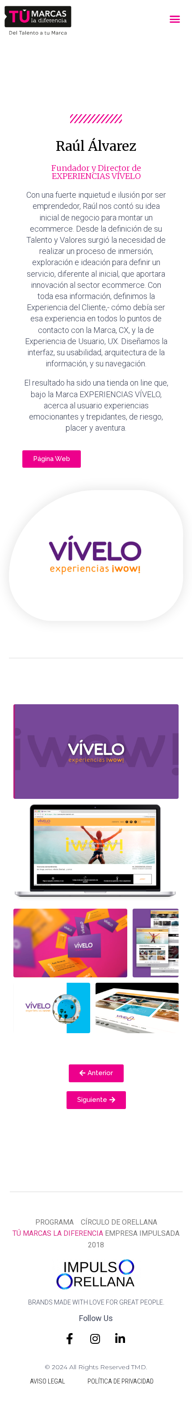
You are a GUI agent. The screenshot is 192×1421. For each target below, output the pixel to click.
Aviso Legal (47, 1381)
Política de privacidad (121, 1381)
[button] (175, 19)
